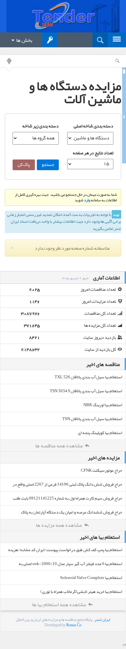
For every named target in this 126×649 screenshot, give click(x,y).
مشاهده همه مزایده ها (59, 525)
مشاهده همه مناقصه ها (59, 446)
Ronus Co (73, 625)
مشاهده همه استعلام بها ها (59, 604)
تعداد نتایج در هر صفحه (93, 152)
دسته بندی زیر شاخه (40, 125)
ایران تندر (102, 619)
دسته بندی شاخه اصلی (93, 125)
